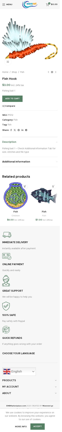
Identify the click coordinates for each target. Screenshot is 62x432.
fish (9, 125)
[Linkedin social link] (22, 130)
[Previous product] (48, 72)
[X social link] (15, 130)
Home (5, 72)
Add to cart (12, 99)
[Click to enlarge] (8, 61)
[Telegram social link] (26, 130)
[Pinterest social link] (19, 130)
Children (16, 216)
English (16, 371)
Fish (22, 72)
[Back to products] (52, 72)
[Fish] (15, 195)
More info (21, 427)
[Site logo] (29, 4)
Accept (37, 426)
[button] (25, 186)
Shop (14, 72)
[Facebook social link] (11, 130)
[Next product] (55, 72)
